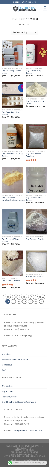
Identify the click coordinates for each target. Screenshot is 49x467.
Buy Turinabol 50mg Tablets (10, 240)
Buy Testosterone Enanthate (33, 155)
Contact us (7, 364)
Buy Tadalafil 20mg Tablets (33, 72)
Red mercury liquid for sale (24, 452)
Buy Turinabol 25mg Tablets (34, 198)
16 (36, 301)
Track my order (9, 396)
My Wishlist (7, 386)
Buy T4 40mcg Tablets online (11, 72)
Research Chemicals (24, 450)
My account (7, 391)
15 (30, 301)
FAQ (4, 370)
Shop (24, 19)
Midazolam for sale (35, 456)
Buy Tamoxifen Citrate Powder (35, 102)
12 (13, 301)
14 (24, 301)
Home (14, 19)
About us (6, 354)
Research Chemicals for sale (15, 359)
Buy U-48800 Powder (35, 276)
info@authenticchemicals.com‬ (28, 430)
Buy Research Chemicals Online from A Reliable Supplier (24, 447)
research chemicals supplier (24, 454)
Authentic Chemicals (14, 456)
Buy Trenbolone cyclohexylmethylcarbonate (13, 198)
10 (43, 297)
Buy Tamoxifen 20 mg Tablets (11, 113)
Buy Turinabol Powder (35, 239)
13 (19, 301)
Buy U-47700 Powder (11, 281)
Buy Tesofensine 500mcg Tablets (12, 155)
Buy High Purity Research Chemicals (19, 401)
